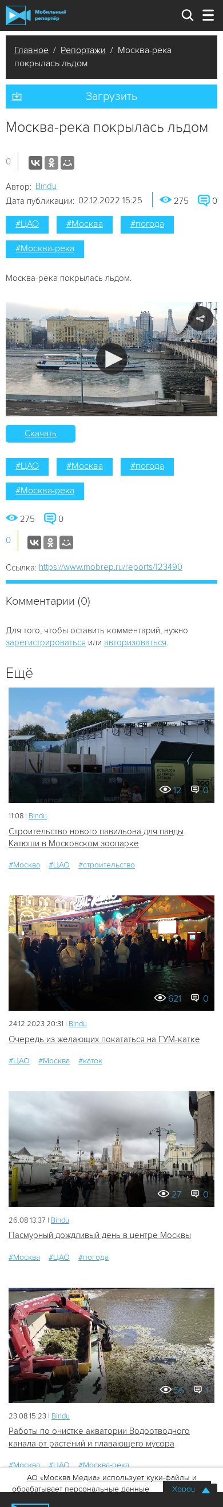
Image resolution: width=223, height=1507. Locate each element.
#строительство (106, 865)
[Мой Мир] (67, 163)
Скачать (41, 433)
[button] (112, 359)
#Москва (84, 224)
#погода (147, 224)
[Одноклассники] (51, 163)
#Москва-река (44, 248)
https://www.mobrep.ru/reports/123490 (110, 567)
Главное (31, 50)
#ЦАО (27, 224)
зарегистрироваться (46, 642)
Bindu (46, 186)
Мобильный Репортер (36, 15)
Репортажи (83, 50)
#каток (90, 1061)
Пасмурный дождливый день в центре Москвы (100, 1235)
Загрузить (111, 96)
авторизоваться (135, 642)
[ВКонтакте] (35, 163)
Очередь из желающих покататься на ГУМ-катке (104, 1039)
